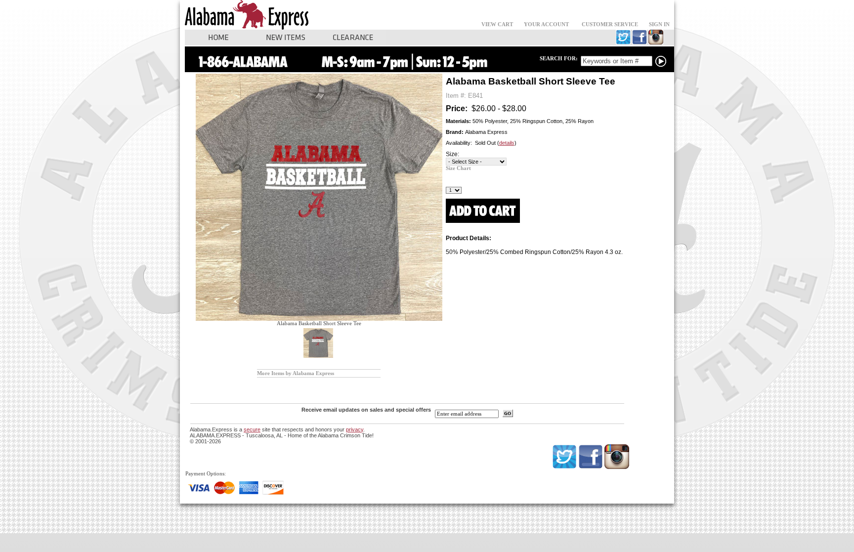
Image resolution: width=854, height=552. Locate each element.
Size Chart (458, 168)
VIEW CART (497, 24)
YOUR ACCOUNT (546, 24)
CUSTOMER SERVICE (610, 24)
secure (252, 429)
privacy (354, 429)
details (506, 143)
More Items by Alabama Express (295, 373)
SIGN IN (659, 24)
